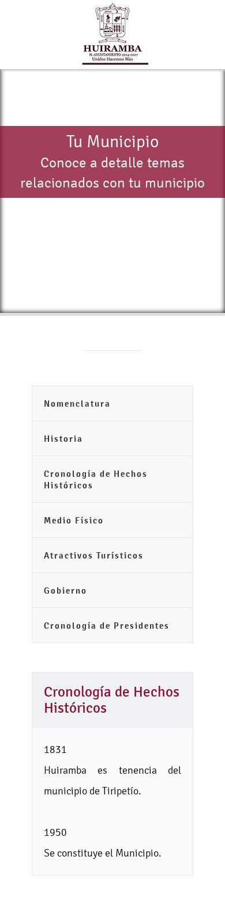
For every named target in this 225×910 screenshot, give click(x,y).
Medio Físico (74, 520)
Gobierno (65, 590)
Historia (63, 438)
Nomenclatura (77, 403)
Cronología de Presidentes (107, 625)
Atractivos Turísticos (94, 555)
